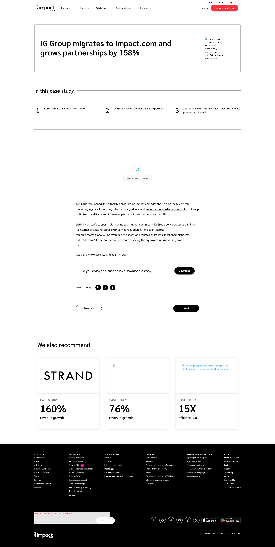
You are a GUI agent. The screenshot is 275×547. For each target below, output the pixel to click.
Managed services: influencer (81, 468)
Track (36, 476)
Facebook (171, 520)
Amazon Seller (75, 476)
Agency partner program (197, 457)
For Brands (74, 454)
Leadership (228, 472)
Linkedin (154, 520)
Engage (37, 480)
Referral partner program (197, 472)
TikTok (188, 520)
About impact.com (231, 457)
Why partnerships (231, 461)
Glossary (149, 483)
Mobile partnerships (77, 483)
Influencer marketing (77, 461)
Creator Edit (74, 465)
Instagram (163, 520)
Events (148, 472)
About (227, 454)
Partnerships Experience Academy (160, 465)
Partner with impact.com (200, 454)
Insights (150, 454)
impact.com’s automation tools (166, 209)
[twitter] (105, 287)
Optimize (38, 487)
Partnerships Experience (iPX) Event (160, 476)
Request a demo (224, 7)
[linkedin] (98, 287)
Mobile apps (109, 468)
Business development (78, 480)
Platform (39, 454)
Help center (229, 483)
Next (186, 308)
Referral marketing (77, 472)
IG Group (81, 204)
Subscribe (105, 520)
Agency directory (194, 461)
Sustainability (229, 480)
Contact (220, 2)
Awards (227, 476)
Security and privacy (232, 487)
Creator (37, 461)
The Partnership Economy (156, 468)
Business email (44, 519)
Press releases (151, 457)
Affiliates (108, 461)
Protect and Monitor (42, 483)
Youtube (179, 520)
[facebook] (112, 287)
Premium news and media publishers (119, 476)
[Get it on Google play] (230, 520)
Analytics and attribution (79, 491)
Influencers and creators (114, 465)
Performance (39, 457)
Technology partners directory (199, 468)
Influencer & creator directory (158, 480)
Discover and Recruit (42, 468)
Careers (227, 468)
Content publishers (112, 472)
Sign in (205, 8)
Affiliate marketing (76, 457)
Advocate (38, 465)
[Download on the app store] (209, 520)
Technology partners (195, 465)
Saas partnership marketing (80, 487)
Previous (89, 308)
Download (184, 270)
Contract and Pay (41, 472)
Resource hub (151, 461)
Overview (108, 457)
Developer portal (193, 476)
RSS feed (196, 520)
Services (72, 495)
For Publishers (111, 454)
